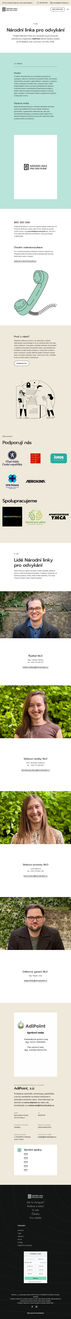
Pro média (35, 1218)
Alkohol (20, 1236)
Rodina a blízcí (35, 1206)
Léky (19, 1233)
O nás (35, 1210)
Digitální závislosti (25, 1245)
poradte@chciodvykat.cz (61, 3)
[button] (68, 9)
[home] (9, 9)
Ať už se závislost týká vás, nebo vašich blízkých (17, 3)
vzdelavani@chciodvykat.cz (41, 1105)
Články (35, 1214)
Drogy (20, 1242)
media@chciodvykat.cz (47, 1137)
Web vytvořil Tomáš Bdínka (35, 1313)
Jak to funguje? (36, 1202)
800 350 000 (44, 3)
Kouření (21, 1230)
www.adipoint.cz (32, 1102)
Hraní (20, 1239)
